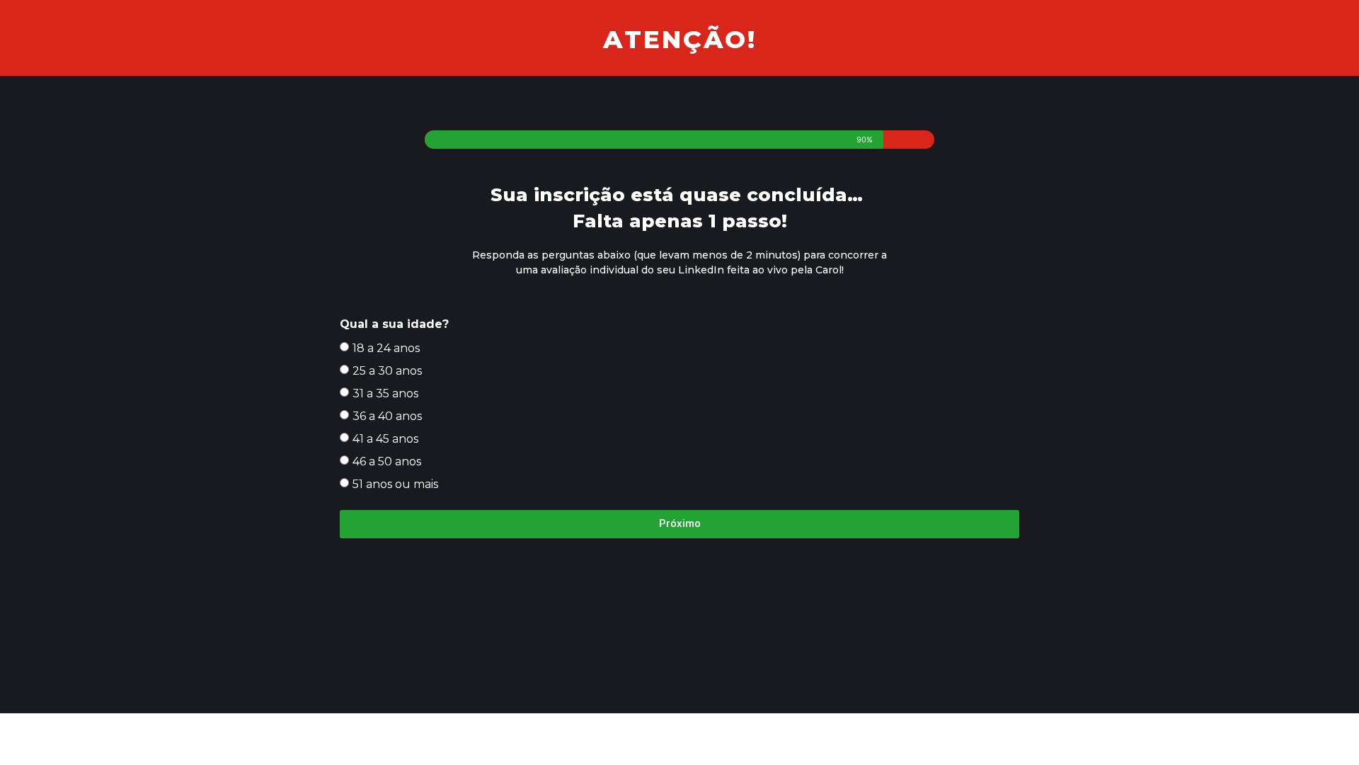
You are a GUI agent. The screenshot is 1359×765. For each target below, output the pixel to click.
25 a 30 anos (387, 371)
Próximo (680, 523)
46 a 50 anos (386, 461)
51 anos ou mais (395, 484)
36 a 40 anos (387, 416)
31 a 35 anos (385, 393)
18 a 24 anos (386, 348)
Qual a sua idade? (394, 325)
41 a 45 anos (385, 439)
